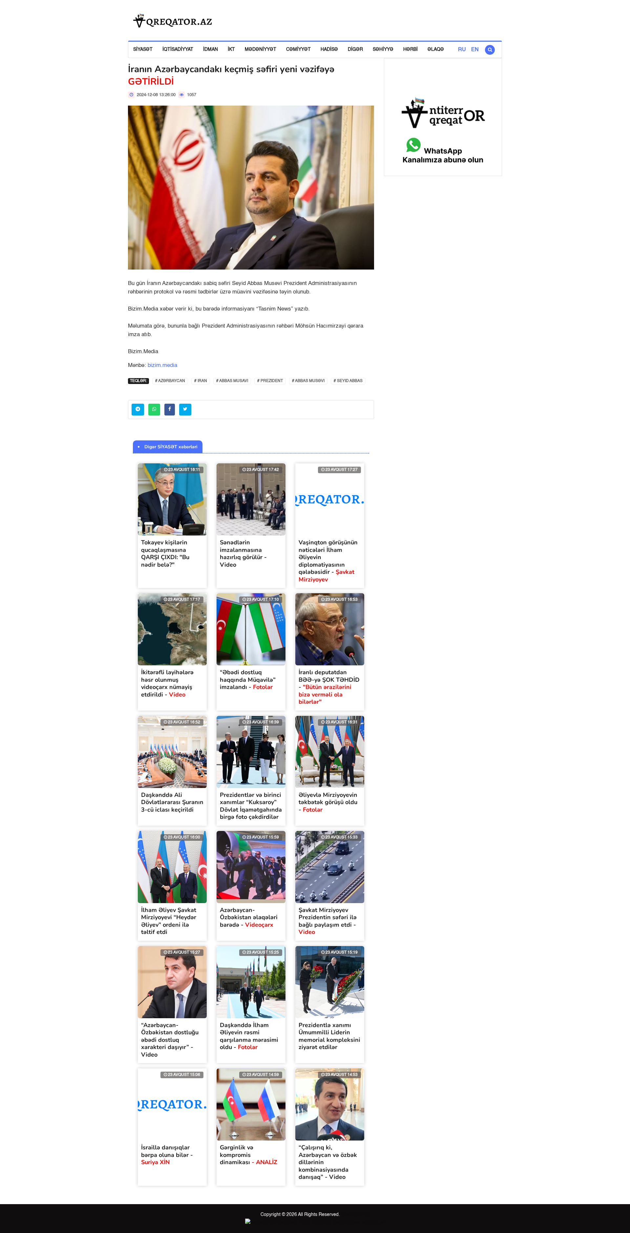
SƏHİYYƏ (383, 49)
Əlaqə (436, 49)
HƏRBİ (410, 49)
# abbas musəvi (308, 381)
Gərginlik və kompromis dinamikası (248, 1154)
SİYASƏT (143, 49)
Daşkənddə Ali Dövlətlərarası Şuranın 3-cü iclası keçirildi (172, 802)
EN (475, 49)
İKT (231, 49)
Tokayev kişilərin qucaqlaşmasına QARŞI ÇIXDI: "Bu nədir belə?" (165, 553)
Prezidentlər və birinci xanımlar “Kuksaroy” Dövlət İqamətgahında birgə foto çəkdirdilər (251, 806)
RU (462, 49)
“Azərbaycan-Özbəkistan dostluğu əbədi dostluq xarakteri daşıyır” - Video (170, 1040)
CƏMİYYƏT (298, 49)
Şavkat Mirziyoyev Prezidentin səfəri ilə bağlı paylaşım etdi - (328, 921)
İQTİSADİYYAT (177, 49)
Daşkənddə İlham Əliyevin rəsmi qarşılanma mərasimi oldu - (249, 1036)
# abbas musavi (232, 381)
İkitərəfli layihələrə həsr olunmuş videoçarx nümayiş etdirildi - (167, 683)
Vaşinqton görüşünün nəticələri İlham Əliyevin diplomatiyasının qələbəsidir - (328, 560)
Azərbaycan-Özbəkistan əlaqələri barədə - (249, 917)
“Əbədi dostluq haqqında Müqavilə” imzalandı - (248, 679)
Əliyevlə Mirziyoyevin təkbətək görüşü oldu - (328, 802)
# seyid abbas (348, 381)
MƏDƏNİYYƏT (260, 49)
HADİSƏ (329, 49)
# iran (200, 381)
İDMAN (210, 49)
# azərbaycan (170, 381)
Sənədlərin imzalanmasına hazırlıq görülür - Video (243, 553)
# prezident (270, 381)
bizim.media (162, 365)
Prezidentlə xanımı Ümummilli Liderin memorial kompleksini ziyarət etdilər (329, 1036)
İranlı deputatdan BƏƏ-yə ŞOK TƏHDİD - (329, 687)
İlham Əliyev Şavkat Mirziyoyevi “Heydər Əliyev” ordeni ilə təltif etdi (168, 921)
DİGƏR (355, 49)
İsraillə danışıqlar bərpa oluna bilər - (167, 1154)
